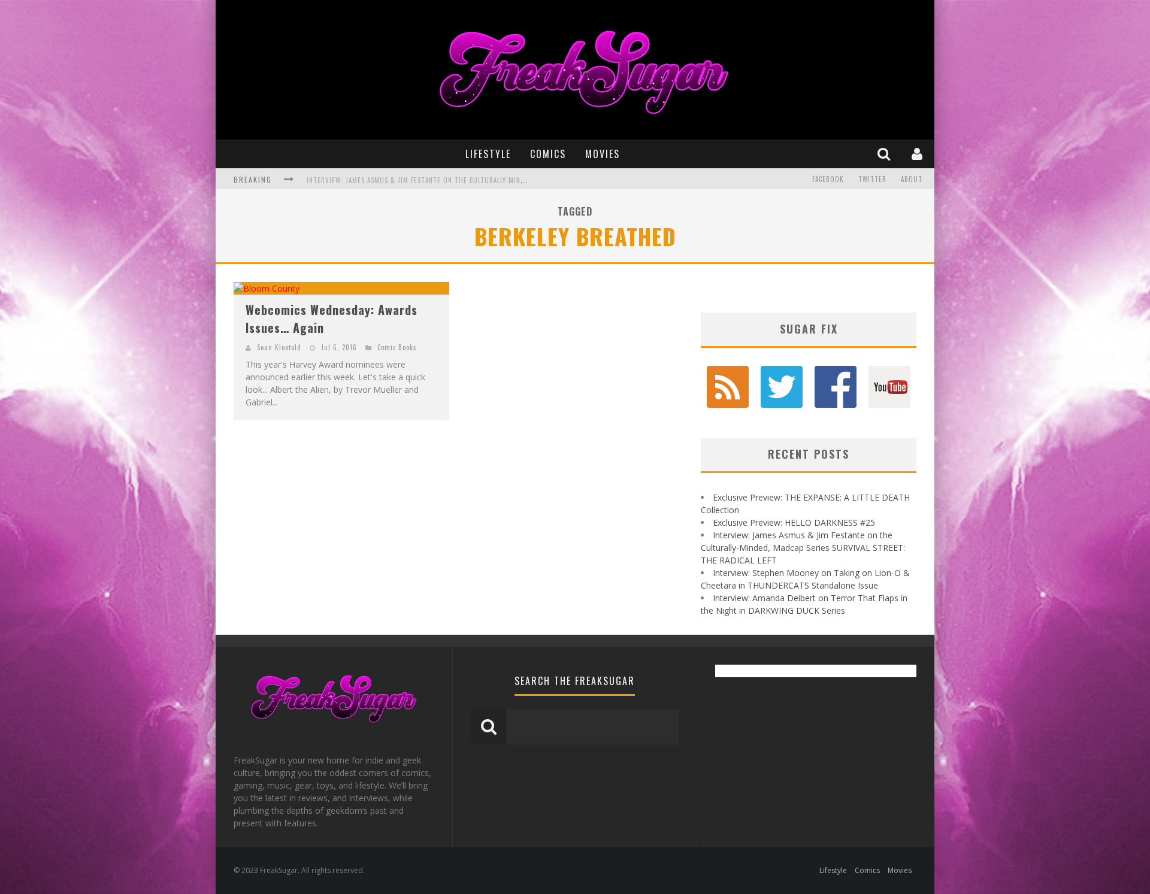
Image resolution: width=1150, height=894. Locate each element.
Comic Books (397, 347)
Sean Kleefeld (279, 347)
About (911, 179)
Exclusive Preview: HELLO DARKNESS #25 (794, 522)
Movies (602, 154)
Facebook (828, 179)
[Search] (885, 154)
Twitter (872, 179)
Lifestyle (488, 154)
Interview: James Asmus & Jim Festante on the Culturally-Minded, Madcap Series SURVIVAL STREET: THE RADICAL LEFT (505, 176)
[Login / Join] (918, 154)
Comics (548, 154)
